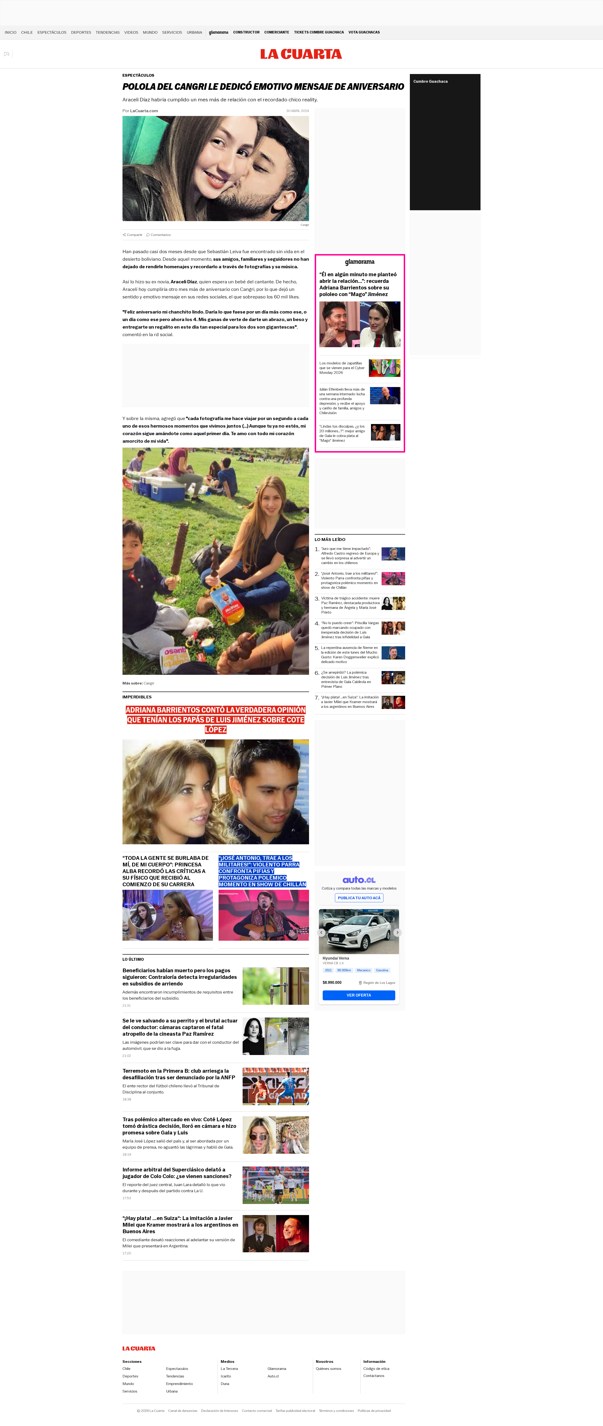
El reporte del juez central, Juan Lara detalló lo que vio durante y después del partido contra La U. (173, 1188)
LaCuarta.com (144, 111)
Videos (131, 32)
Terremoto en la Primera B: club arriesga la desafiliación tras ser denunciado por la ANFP (178, 1074)
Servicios (172, 32)
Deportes (81, 32)
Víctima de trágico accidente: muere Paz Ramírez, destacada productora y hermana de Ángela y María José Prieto (350, 605)
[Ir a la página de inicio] (301, 54)
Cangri (149, 683)
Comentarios (161, 234)
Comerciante (276, 32)
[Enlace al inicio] (360, 263)
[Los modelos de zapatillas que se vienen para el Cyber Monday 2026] (384, 368)
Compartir (135, 234)
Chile (27, 32)
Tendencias (108, 32)
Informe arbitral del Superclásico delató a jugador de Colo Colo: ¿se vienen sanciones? (177, 1173)
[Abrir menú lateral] (8, 54)
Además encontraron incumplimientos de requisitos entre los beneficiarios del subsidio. (177, 995)
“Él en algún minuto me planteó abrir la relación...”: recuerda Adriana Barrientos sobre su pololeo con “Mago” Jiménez (358, 284)
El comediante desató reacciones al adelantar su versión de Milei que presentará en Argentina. (178, 1243)
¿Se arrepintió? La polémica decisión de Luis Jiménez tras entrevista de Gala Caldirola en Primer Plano (346, 679)
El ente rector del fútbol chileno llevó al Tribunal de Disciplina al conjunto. (170, 1089)
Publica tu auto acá (359, 898)
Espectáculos (51, 32)
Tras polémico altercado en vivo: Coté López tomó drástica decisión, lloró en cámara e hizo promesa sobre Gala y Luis (179, 1126)
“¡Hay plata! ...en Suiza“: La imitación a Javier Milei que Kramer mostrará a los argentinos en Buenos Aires (180, 1225)
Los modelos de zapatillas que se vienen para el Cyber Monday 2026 (342, 368)
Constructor (246, 32)
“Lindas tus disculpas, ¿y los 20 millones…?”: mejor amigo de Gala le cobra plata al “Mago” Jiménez (342, 433)
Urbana (194, 32)
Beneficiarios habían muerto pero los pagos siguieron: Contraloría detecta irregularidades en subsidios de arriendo (179, 977)
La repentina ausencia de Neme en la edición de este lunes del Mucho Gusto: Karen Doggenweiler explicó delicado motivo (350, 654)
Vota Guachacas (364, 32)
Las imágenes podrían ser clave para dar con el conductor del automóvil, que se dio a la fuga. (180, 1045)
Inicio (10, 32)
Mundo (150, 32)
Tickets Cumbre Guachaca (319, 32)
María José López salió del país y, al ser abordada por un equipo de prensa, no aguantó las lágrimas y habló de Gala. (177, 1144)
